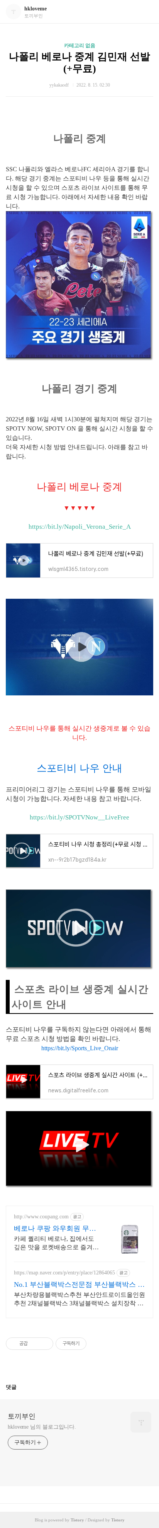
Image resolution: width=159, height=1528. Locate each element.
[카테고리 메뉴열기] (145, 12)
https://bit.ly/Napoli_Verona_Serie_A (80, 526)
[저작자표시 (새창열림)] (89, 1344)
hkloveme (35, 9)
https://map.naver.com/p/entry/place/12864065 (64, 1273)
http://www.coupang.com (41, 1217)
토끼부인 (22, 1416)
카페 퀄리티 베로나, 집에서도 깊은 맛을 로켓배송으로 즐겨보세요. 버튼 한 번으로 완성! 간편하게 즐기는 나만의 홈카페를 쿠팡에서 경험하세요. (56, 1243)
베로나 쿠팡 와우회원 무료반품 (55, 1229)
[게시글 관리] (44, 1343)
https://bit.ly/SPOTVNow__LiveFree (79, 817)
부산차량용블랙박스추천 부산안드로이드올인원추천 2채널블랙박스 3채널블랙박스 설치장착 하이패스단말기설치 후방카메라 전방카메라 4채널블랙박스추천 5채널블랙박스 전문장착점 (79, 1299)
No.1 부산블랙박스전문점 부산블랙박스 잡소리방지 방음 (79, 1285)
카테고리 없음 (79, 45)
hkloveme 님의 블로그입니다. (42, 1427)
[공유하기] (35, 1343)
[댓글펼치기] (19, 1387)
